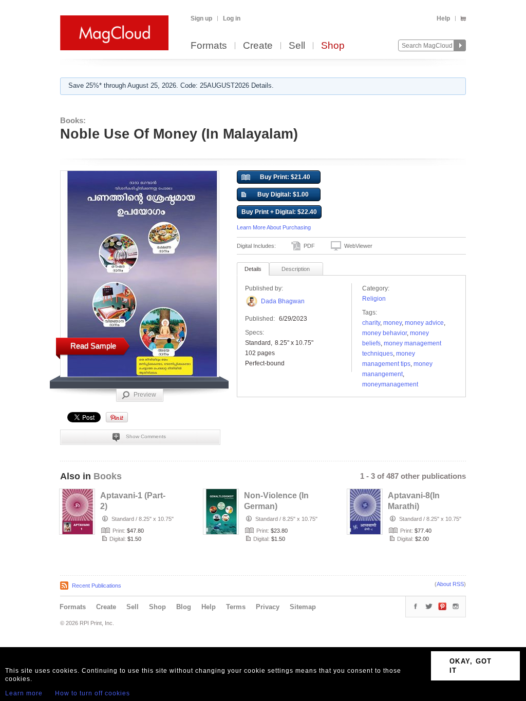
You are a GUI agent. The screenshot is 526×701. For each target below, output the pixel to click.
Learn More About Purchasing (274, 227)
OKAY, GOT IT (470, 665)
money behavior (384, 333)
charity (371, 322)
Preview (145, 394)
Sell (297, 46)
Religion (374, 298)
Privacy (267, 607)
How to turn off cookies (92, 693)
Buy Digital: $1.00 (283, 194)
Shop (333, 46)
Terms (236, 607)
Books (107, 476)
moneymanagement (390, 384)
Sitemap (303, 607)
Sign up (201, 18)
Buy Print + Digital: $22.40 (279, 212)
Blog (183, 607)
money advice (424, 322)
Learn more (24, 693)
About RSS (450, 584)
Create (258, 46)
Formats (209, 46)
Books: (73, 120)
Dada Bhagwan (283, 301)
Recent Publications (96, 585)
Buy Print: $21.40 (285, 177)
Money (392, 322)
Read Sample (93, 345)
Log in (231, 18)
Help (443, 18)
